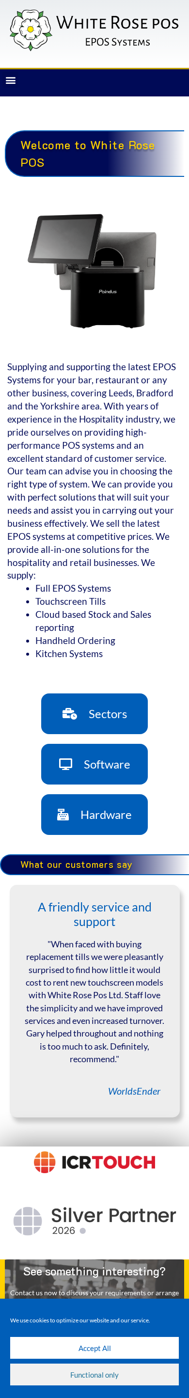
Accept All (95, 1348)
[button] (10, 80)
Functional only (94, 1374)
